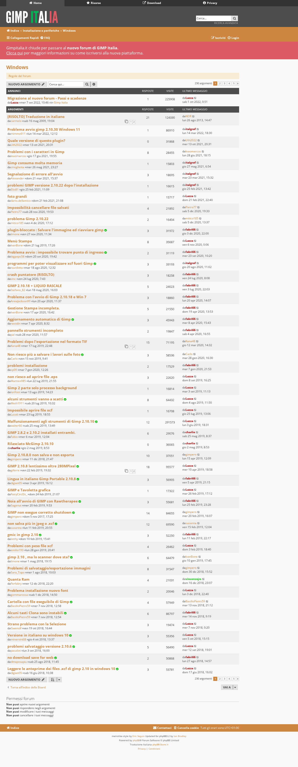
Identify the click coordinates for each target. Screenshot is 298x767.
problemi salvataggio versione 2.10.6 (39, 646)
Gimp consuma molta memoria (34, 163)
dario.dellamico (21, 201)
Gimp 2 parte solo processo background (42, 387)
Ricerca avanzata (226, 23)
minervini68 (18, 639)
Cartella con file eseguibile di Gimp (38, 601)
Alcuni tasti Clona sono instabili (35, 612)
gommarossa (19, 595)
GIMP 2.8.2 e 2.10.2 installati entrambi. (41, 432)
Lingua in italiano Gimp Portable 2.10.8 (41, 478)
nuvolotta (17, 268)
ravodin (15, 323)
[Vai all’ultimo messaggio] (195, 98)
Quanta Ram (18, 579)
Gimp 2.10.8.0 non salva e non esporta (40, 454)
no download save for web (30, 657)
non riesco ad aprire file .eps (32, 376)
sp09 (14, 370)
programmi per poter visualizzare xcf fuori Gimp (50, 263)
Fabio (14, 437)
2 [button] (219, 83)
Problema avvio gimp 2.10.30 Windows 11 (43, 129)
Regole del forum (20, 76)
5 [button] (233, 83)
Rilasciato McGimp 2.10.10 (30, 443)
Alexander (17, 178)
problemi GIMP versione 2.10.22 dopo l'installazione (52, 185)
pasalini (16, 651)
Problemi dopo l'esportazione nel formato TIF (47, 341)
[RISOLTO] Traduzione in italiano (35, 116)
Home (37, 3)
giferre (15, 470)
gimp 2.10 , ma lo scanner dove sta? (38, 557)
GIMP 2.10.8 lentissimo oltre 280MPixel (41, 466)
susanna (16, 528)
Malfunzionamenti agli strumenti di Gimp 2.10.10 (50, 421)
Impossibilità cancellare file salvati (38, 207)
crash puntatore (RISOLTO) (30, 274)
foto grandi (17, 196)
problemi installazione (27, 365)
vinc (13, 279)
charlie (190, 432)
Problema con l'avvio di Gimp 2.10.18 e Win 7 (46, 297)
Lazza (14, 102)
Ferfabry (16, 584)
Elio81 (15, 189)
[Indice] (33, 16)
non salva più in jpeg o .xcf (30, 523)
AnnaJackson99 (20, 301)
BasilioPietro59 (20, 606)
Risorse (95, 3)
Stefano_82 (18, 290)
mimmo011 (18, 134)
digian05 (16, 483)
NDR (188, 116)
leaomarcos (18, 156)
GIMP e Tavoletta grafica (28, 490)
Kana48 (15, 346)
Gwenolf (16, 628)
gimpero (16, 459)
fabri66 (191, 229)
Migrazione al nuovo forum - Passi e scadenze (46, 98)
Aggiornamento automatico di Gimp (39, 319)
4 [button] (229, 83)
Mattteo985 (18, 381)
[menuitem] (45, 38)
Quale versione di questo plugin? (36, 140)
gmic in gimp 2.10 (22, 534)
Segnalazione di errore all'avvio (35, 174)
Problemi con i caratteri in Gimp (35, 151)
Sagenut (16, 505)
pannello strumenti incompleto (35, 330)
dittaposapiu (19, 662)
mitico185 (17, 223)
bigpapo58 (17, 256)
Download (153, 3)
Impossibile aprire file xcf (29, 410)
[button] (238, 83)
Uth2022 (16, 145)
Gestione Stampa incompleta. (33, 308)
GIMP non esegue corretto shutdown (39, 512)
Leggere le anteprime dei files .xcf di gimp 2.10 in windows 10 (61, 668)
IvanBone (17, 245)
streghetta (17, 167)
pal (13, 335)
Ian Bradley (180, 736)
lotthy (14, 539)
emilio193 (17, 550)
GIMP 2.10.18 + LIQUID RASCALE (34, 285)
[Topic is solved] (105, 230)
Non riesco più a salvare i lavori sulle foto (43, 354)
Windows (17, 67)
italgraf (191, 129)
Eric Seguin (138, 736)
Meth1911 (17, 403)
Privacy (211, 3)
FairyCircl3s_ (19, 494)
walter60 (16, 426)
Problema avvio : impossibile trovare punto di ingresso (55, 252)
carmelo (16, 121)
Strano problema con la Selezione (36, 624)
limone (15, 234)
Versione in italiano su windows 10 (37, 635)
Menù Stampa (19, 241)
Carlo (14, 359)
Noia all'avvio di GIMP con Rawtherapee (42, 501)
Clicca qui (14, 53)
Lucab (14, 414)
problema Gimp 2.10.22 (27, 218)
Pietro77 (16, 212)
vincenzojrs (193, 579)
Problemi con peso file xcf (30, 545)
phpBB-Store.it (160, 744)
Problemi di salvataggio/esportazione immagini (49, 568)
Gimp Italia (61, 102)
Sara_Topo (17, 572)
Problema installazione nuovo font (37, 590)
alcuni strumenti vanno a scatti (35, 399)
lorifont (15, 392)
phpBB (136, 740)
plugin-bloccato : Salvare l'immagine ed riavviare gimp (55, 230)
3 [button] (224, 83)
